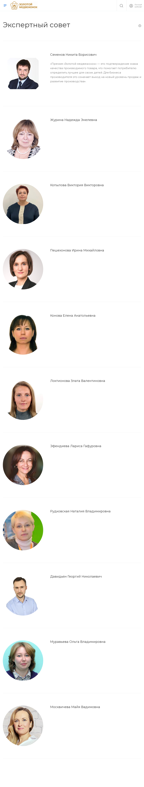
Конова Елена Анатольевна (73, 316)
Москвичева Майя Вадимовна (75, 707)
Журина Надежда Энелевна (73, 120)
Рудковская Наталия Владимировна (80, 511)
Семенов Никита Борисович (73, 55)
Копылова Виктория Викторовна (77, 185)
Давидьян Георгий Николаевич (76, 576)
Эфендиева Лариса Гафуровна (75, 446)
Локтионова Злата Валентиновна (77, 381)
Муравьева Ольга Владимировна (78, 642)
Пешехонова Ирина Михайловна (77, 250)
